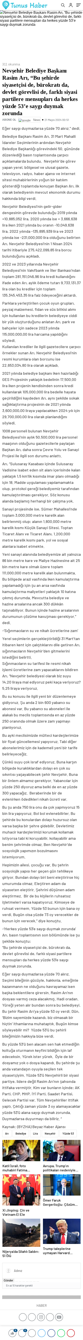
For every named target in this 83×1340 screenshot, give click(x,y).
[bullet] (30, 1281)
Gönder (8, 1280)
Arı (7, 1133)
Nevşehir (50, 1133)
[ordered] (27, 1281)
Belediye (20, 1133)
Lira (35, 1133)
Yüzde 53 (68, 1133)
